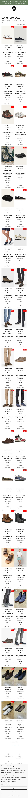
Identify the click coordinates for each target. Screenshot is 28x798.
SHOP (8, 20)
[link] (14, 795)
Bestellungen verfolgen (8, 764)
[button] (14, 8)
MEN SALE (15, 20)
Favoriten (19, 763)
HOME (3, 20)
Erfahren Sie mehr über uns (8, 784)
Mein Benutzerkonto (19, 757)
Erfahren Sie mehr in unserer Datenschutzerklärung (8, 782)
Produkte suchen (8, 756)
